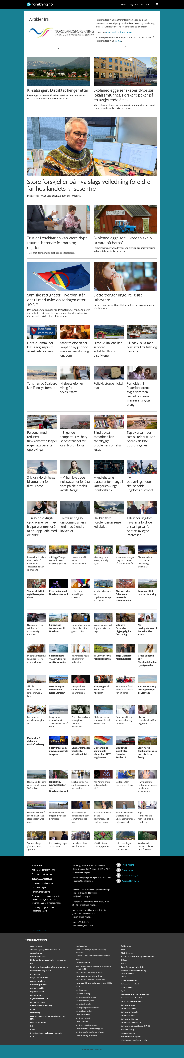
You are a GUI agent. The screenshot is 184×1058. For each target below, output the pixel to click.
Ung (131, 4)
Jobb (148, 4)
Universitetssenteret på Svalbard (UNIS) (135, 1026)
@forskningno (128, 864)
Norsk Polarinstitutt (82, 1015)
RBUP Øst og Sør (127, 953)
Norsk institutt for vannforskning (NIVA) (90, 1032)
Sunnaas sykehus (127, 987)
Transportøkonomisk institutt (131, 998)
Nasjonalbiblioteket (83, 963)
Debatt (123, 4)
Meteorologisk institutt (38, 1022)
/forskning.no (127, 870)
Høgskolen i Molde (37, 988)
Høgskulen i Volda (36, 995)
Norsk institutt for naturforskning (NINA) (90, 1029)
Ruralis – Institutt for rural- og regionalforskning (137, 956)
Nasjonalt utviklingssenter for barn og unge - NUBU (94, 983)
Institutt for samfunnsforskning (41, 1006)
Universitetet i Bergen (128, 1008)
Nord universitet (81, 990)
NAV (31, 1026)
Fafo (31, 963)
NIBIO (32, 1029)
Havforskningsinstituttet (38, 984)
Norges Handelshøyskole (85, 1000)
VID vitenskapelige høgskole (131, 1036)
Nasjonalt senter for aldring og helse (89, 972)
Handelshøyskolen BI (37, 981)
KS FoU (32, 1009)
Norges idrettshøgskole (84, 1011)
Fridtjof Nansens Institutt (39, 977)
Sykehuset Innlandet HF (129, 991)
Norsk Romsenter (82, 1022)
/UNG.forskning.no (130, 875)
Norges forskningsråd (83, 1004)
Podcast (139, 4)
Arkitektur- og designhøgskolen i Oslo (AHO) (45, 949)
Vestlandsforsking (127, 1029)
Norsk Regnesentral (83, 1018)
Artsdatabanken (36, 953)
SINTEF (123, 963)
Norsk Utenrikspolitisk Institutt (86, 1025)
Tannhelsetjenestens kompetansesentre (135, 994)
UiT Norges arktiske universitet (132, 1001)
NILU (32, 1036)
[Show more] (59, 48)
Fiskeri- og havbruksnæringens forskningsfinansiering (49, 967)
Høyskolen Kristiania (37, 1002)
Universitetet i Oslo (128, 1015)
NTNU (78, 959)
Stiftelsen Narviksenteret (130, 984)
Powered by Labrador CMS (92, 1049)
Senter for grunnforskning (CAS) (132, 967)
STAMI (123, 977)
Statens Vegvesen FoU (129, 980)
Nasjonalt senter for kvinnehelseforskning (90, 979)
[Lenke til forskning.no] (70, 3)
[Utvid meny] (157, 4)
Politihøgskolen (126, 946)
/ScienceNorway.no (130, 881)
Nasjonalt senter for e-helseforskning (89, 976)
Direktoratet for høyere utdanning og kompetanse (48, 960)
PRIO (123, 949)
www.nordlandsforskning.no (119, 32)
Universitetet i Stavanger (130, 1019)
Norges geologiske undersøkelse (87, 1007)
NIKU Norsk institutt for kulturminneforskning (46, 1033)
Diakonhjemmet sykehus (39, 956)
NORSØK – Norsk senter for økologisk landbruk (93, 956)
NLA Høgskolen (81, 946)
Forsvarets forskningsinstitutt (40, 970)
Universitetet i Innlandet (129, 1012)
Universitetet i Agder (128, 1005)
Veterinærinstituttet (128, 1033)
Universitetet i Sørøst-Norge (131, 1022)
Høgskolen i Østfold (37, 991)
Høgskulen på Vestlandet (39, 999)
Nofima (78, 986)
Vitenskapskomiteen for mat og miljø (134, 1040)
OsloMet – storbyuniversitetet (86, 1036)
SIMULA (124, 960)
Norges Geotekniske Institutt (86, 997)
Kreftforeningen (35, 1013)
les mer (118, 40)
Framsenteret (35, 974)
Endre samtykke (39, 930)
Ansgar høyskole (36, 946)
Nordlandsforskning (83, 993)
